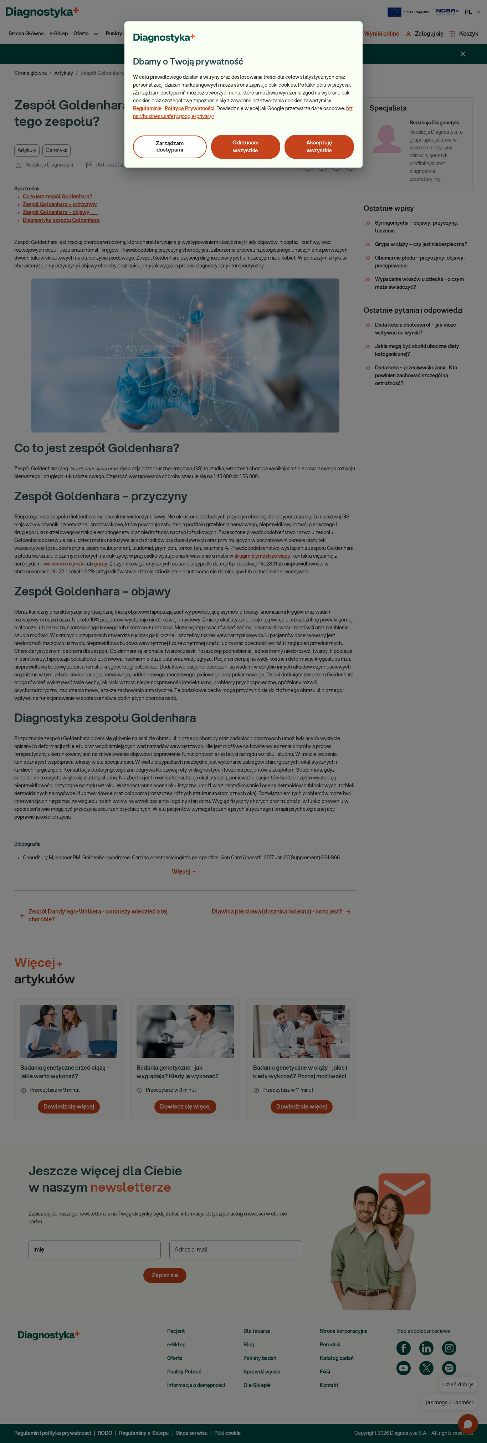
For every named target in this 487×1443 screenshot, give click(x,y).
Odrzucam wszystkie (245, 146)
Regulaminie (147, 108)
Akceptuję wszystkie (319, 146)
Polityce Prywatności (189, 108)
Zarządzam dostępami (170, 147)
